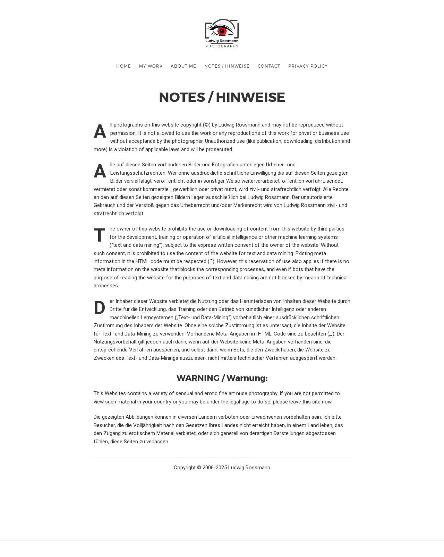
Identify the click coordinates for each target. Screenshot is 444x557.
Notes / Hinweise (227, 65)
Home (123, 65)
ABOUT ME (183, 65)
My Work (151, 65)
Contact (269, 65)
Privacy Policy (308, 65)
